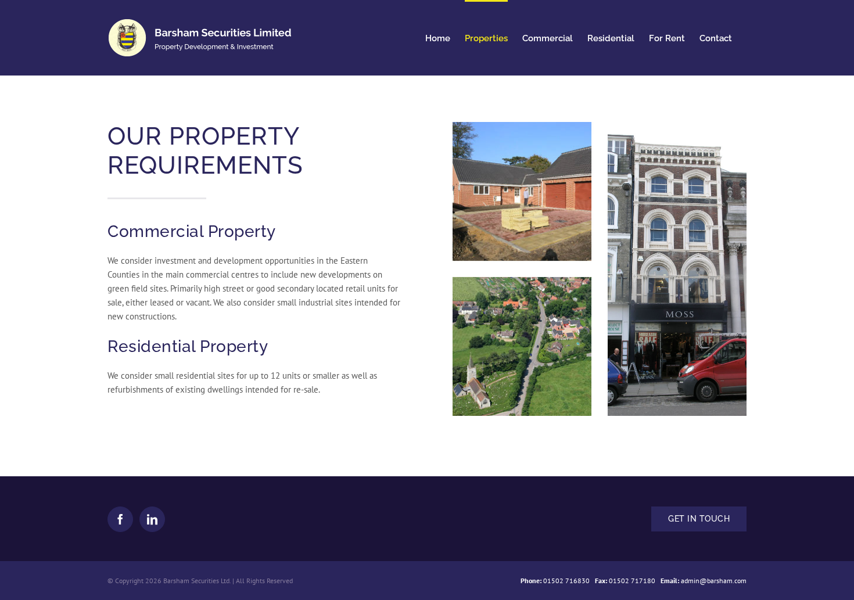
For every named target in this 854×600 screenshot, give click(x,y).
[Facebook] (120, 519)
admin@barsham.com (714, 580)
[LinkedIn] (152, 519)
